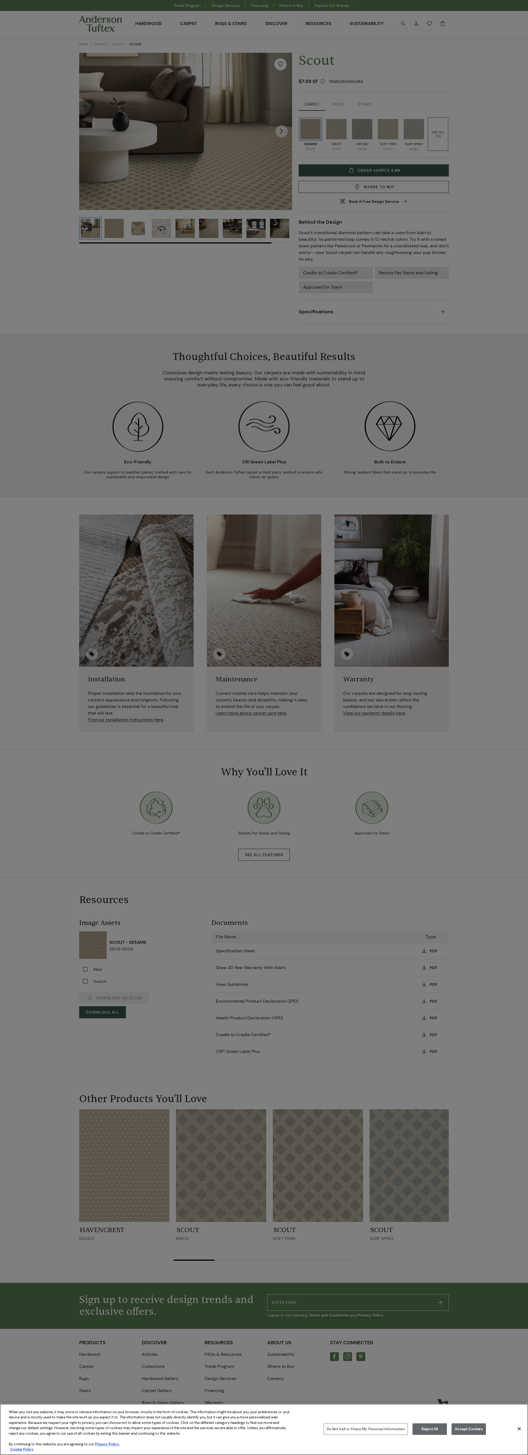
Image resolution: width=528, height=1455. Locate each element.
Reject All (430, 1429)
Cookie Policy (22, 1449)
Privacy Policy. (107, 1444)
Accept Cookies (469, 1429)
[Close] (519, 1429)
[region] (264, 1429)
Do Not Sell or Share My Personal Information (366, 1429)
